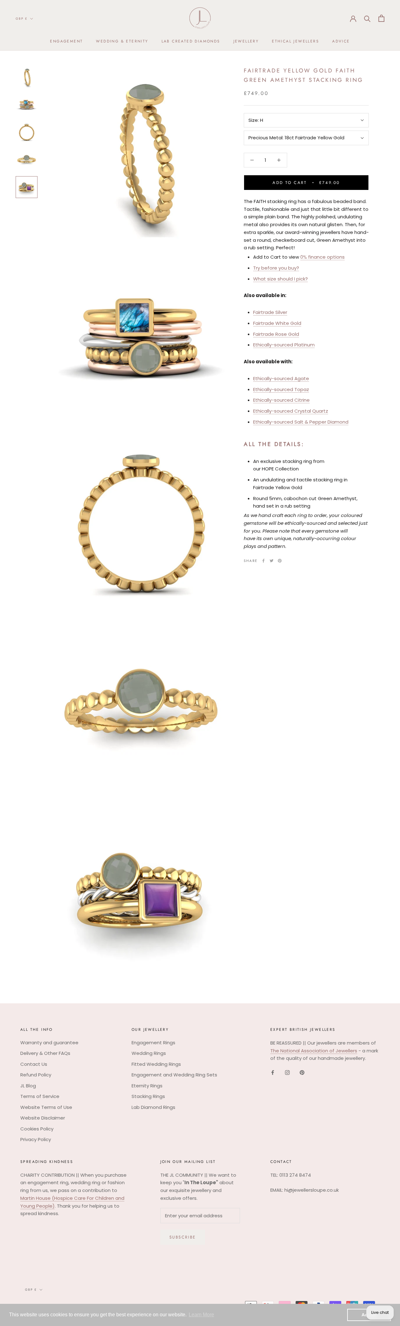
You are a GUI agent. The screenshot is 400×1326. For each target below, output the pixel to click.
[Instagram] (287, 1072)
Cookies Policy (36, 1128)
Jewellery (246, 41)
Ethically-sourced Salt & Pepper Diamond (300, 422)
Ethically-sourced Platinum (284, 345)
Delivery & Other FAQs (45, 1053)
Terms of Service (39, 1096)
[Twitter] (271, 561)
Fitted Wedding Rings (156, 1064)
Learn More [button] (201, 1314)
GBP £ (22, 18)
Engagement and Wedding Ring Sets (174, 1074)
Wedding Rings (149, 1053)
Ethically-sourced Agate (281, 378)
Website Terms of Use (46, 1107)
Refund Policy (35, 1074)
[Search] (367, 18)
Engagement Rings (153, 1042)
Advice (341, 41)
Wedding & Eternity (122, 41)
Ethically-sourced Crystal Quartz (290, 411)
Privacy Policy (35, 1139)
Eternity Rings (147, 1085)
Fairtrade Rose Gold (276, 334)
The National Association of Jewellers (313, 1050)
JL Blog (28, 1085)
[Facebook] (263, 561)
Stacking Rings (148, 1096)
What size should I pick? (280, 279)
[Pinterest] (280, 561)
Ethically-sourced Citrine (281, 400)
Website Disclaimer (42, 1118)
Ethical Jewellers (295, 41)
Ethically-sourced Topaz (281, 389)
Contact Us (33, 1064)
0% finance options (322, 257)
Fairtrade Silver (270, 312)
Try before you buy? (276, 268)
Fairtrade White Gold (277, 323)
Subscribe (182, 1237)
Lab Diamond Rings (153, 1107)
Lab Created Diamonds (191, 41)
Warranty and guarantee (49, 1042)
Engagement (66, 41)
